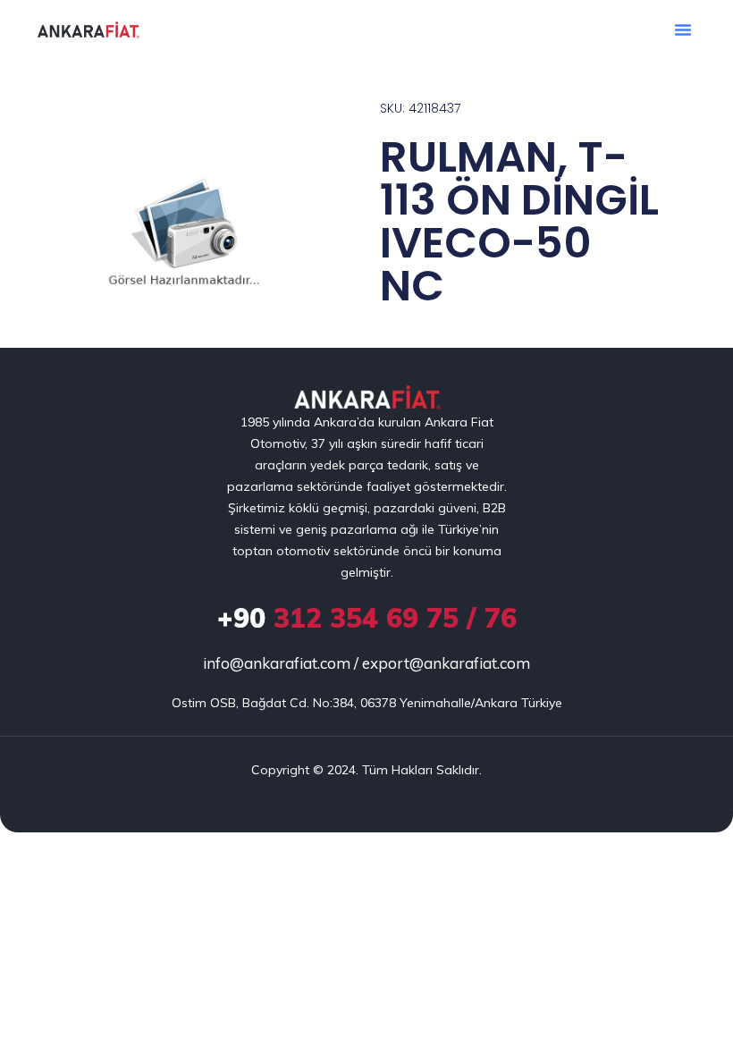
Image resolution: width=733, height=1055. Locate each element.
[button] (683, 29)
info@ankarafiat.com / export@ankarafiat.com (366, 663)
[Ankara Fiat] (367, 398)
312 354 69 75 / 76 (367, 618)
